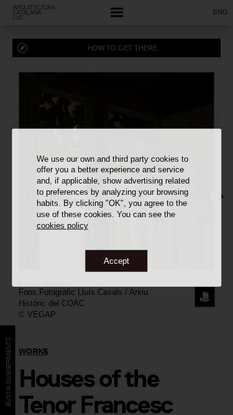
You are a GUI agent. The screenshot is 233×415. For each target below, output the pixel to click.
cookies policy (62, 225)
